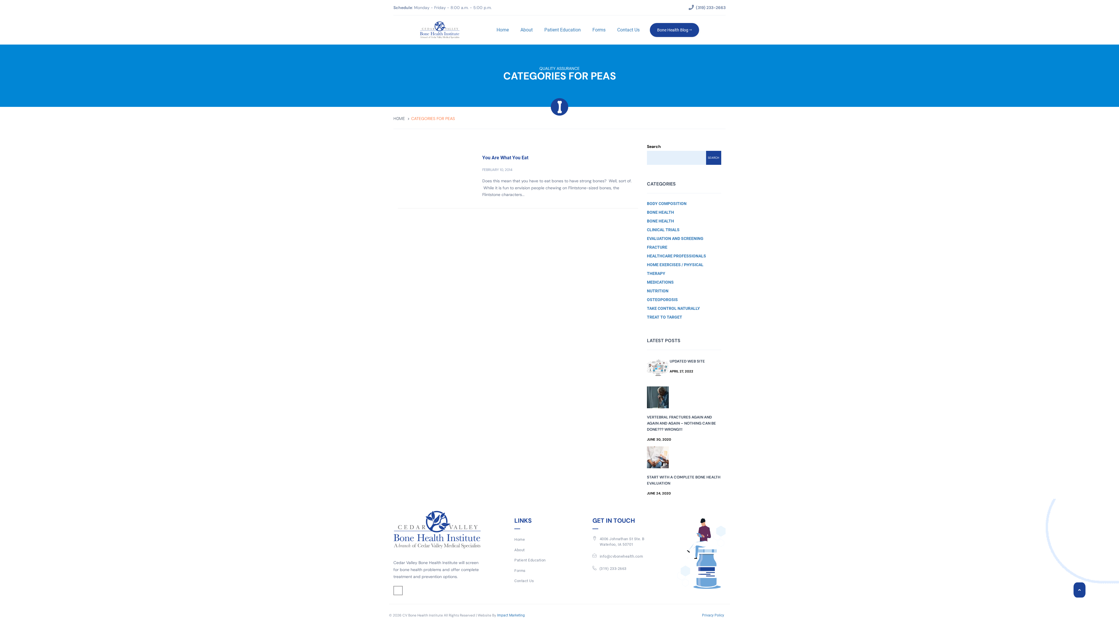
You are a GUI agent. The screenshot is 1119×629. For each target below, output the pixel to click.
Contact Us (628, 30)
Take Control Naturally (673, 308)
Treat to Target (664, 317)
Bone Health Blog (673, 30)
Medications (660, 282)
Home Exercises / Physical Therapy (675, 269)
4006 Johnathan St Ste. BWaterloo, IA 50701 (622, 542)
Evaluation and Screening (675, 238)
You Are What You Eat (505, 157)
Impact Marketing (511, 615)
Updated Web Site (687, 361)
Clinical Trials (663, 229)
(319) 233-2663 (613, 568)
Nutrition (657, 291)
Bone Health (660, 212)
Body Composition (667, 203)
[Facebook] (398, 590)
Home (503, 30)
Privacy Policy (713, 615)
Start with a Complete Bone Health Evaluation (683, 480)
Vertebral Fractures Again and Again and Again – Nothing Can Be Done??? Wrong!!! (681, 423)
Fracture (657, 247)
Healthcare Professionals (676, 256)
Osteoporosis (662, 299)
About (526, 30)
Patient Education (562, 30)
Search (654, 146)
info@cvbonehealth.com (621, 556)
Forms (599, 30)
